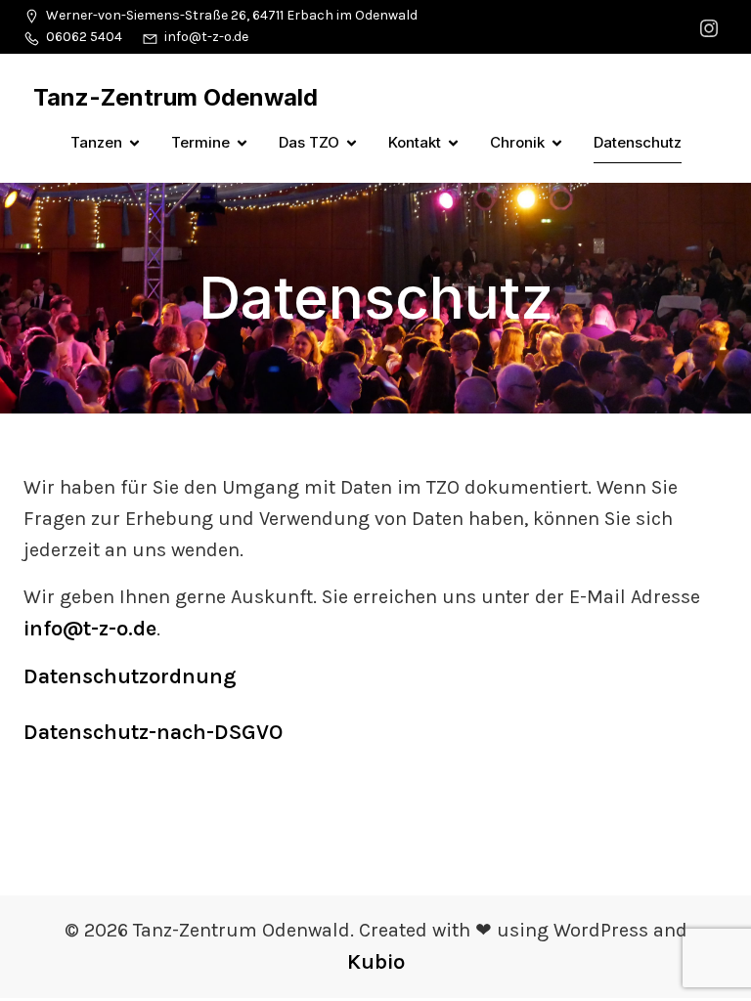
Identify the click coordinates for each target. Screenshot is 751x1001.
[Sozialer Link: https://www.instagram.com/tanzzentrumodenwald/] (711, 27)
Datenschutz (638, 142)
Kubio (376, 962)
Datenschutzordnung (130, 676)
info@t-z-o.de (89, 628)
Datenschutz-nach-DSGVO (153, 732)
